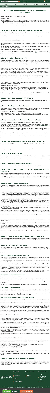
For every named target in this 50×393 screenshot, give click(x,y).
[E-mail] (41, 374)
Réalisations (29, 375)
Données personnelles (10, 386)
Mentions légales (3, 386)
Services (28, 373)
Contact (27, 386)
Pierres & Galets (25, 1)
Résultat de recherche (40, 386)
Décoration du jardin (18, 373)
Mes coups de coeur (33, 386)
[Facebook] (39, 374)
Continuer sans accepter (26, 391)
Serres (16, 376)
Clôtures (16, 379)
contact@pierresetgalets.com (34, 52)
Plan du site (47, 386)
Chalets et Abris (17, 375)
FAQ (28, 376)
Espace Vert (17, 378)
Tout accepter (7, 391)
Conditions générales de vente (20, 386)
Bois (15, 382)
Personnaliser (15, 391)
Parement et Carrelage (18, 381)
